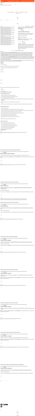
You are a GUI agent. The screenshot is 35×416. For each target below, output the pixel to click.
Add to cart (23, 41)
